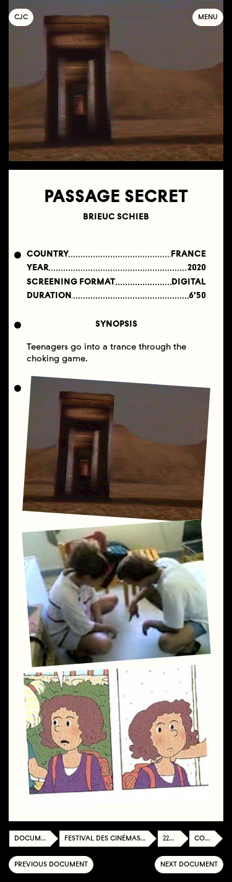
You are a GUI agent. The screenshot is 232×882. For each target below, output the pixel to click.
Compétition (208, 838)
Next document (189, 864)
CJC (23, 17)
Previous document (51, 864)
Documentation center (36, 838)
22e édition (176, 838)
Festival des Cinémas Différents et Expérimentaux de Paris (110, 838)
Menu (208, 17)
